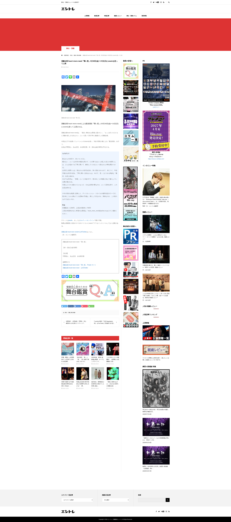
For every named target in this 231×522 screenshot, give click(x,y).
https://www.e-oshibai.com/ (156, 159)
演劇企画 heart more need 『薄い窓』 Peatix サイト (79, 265)
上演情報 (86, 15)
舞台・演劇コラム (132, 15)
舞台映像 (73, 312)
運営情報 (144, 15)
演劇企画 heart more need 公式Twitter (75, 268)
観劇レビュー (118, 15)
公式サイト (156, 107)
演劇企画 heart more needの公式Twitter (74, 232)
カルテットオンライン (87, 220)
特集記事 (106, 15)
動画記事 (96, 15)
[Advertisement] (115, 32)
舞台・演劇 (70, 48)
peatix (70, 220)
